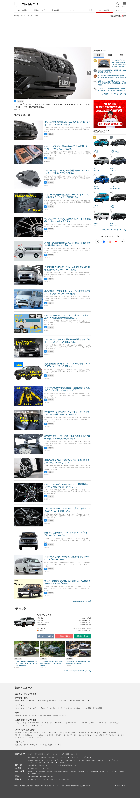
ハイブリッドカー (33, 762)
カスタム (119, 10)
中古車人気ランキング (37, 745)
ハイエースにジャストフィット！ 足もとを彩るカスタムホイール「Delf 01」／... (67, 509)
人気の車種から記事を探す (25, 720)
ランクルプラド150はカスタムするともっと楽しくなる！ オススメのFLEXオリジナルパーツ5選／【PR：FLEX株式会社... (52, 105)
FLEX (69, 779)
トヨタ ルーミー (96, 206)
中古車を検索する (64, 636)
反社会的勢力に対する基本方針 (70, 785)
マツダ (43, 732)
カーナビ (53, 768)
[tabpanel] (52, 78)
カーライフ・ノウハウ (65, 708)
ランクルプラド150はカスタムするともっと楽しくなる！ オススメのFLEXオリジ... (67, 123)
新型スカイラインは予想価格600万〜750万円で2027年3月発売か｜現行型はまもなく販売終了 (112, 83)
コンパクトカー (39, 760)
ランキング (19, 742)
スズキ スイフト (96, 187)
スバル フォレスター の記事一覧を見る (76, 671)
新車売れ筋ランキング (30, 715)
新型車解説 (43, 658)
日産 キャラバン (113, 224)
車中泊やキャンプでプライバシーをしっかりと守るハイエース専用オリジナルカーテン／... (67, 413)
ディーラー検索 (86, 10)
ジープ (120, 735)
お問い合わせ (29, 785)
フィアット (29, 737)
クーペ (105, 760)
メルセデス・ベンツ (42, 735)
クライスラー (19, 737)
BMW (52, 735)
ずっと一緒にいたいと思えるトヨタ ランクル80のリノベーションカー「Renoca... (67, 582)
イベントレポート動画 (116, 771)
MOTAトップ (18, 16)
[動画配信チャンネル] (116, 241)
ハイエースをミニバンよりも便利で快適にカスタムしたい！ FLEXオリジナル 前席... (67, 171)
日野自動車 (112, 732)
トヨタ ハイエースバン (98, 224)
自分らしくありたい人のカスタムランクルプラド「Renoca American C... (66, 533)
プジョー (89, 735)
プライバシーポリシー (55, 785)
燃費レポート (42, 700)
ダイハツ (67, 732)
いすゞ (74, 732)
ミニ (95, 735)
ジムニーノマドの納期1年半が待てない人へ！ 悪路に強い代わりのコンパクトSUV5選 (112, 76)
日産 (30, 732)
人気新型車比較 (75, 700)
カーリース (70, 10)
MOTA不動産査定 (33, 776)
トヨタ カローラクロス (115, 187)
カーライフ (19, 705)
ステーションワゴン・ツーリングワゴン (72, 760)
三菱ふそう (30, 735)
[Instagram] (110, 241)
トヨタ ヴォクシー (113, 206)
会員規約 (82, 785)
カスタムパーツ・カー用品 (82, 708)
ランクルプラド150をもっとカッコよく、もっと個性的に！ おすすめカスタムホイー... (67, 220)
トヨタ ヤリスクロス (114, 151)
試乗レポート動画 (61, 771)
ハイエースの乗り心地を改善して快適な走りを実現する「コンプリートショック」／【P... (67, 389)
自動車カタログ (39, 10)
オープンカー (113, 760)
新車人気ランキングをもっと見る (113, 230)
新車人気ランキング (21, 745)
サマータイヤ (45, 768)
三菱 (54, 732)
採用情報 (22, 785)
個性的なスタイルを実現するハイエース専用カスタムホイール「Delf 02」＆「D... (67, 461)
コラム (89, 700)
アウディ (59, 735)
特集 (83, 700)
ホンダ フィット (113, 169)
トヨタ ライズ (96, 151)
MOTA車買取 (22, 10)
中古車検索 (56, 10)
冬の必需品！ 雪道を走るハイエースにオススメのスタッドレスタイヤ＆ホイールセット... (67, 292)
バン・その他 (59, 762)
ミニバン (88, 760)
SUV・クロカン (97, 760)
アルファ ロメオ (111, 735)
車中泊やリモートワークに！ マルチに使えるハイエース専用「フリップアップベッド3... (67, 437)
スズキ (60, 732)
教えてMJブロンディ (34, 773)
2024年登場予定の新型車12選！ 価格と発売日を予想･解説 (78, 662)
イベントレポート (33, 708)
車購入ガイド (18, 658)
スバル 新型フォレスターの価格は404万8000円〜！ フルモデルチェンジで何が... (52, 663)
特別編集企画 (97, 708)
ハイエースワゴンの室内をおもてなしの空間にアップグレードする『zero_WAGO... (67, 147)
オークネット (32, 779)
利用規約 (37, 785)
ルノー (78, 757)
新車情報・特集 (21, 698)
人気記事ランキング (52, 745)
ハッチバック (49, 760)
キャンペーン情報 (45, 715)
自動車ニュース (20, 700)
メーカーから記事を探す (25, 730)
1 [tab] (49, 112)
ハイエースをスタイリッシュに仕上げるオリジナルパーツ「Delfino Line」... (67, 558)
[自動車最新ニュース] (97, 241)
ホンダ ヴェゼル (96, 169)
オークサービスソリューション (57, 779)
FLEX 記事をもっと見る (81, 601)
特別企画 (20, 101)
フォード (38, 737)
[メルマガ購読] (122, 241)
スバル (49, 732)
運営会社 (16, 785)
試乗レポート (31, 700)
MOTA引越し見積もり (46, 776)
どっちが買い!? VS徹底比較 (76, 771)
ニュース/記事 (104, 10)
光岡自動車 (82, 732)
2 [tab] (52, 112)
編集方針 (88, 785)
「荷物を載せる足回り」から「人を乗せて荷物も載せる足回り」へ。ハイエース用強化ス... (67, 268)
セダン (57, 760)
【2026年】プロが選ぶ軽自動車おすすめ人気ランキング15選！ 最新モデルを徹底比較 (111, 89)
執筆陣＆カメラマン (59, 715)
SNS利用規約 (44, 785)
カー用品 (18, 768)
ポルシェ (82, 735)
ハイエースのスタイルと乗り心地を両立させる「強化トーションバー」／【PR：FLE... (67, 340)
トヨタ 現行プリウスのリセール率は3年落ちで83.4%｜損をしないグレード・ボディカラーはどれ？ (119, 63)
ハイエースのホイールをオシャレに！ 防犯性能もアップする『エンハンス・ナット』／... (67, 485)
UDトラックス (19, 735)
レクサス (18, 732)
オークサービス (42, 779)
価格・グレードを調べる (45, 636)
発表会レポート (63, 700)
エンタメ (53, 708)
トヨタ (25, 732)
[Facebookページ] (103, 241)
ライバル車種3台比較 (92, 771)
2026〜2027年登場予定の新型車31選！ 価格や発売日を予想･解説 (112, 71)
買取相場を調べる (82, 636)
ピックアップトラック (46, 762)
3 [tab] (56, 112)
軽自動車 (30, 760)
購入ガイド (44, 708)
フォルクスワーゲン (70, 735)
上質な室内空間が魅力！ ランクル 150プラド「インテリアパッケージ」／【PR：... (67, 365)
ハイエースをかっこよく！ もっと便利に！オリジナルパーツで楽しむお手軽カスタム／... (67, 316)
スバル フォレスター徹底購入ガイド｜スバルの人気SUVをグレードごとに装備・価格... (26, 663)
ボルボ (101, 735)
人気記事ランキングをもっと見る (113, 94)
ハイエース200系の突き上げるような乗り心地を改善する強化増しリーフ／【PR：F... (67, 244)
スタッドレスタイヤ (34, 768)
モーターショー (20, 708)
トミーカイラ (92, 732)
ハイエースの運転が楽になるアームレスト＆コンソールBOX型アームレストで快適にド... (67, 196)
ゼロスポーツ (103, 732)
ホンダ (36, 732)
